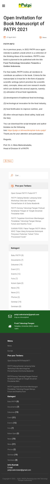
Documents (16, 260)
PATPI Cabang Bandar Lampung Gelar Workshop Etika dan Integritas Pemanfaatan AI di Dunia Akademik (26, 201)
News (45, 37)
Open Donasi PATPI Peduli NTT (24, 193)
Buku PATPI (16, 255)
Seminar (14, 302)
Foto (13, 278)
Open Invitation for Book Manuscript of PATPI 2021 (23, 23)
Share (9, 161)
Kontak (10, 351)
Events (14, 274)
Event (13, 269)
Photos (14, 297)
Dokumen (15, 265)
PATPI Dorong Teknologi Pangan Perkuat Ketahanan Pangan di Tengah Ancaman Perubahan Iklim (28, 211)
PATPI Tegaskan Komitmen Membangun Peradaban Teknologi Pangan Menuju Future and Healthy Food (27, 221)
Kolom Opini (16, 283)
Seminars (14, 306)
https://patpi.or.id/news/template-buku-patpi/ (27, 130)
